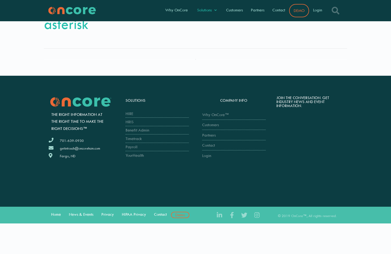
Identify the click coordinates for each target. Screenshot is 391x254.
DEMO (299, 10)
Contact (278, 9)
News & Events (81, 214)
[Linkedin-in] (219, 215)
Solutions (204, 9)
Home (56, 214)
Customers (234, 9)
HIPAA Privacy (134, 214)
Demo (180, 214)
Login (317, 9)
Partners (257, 9)
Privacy (107, 214)
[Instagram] (257, 215)
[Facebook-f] (232, 215)
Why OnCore (176, 9)
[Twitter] (244, 215)
